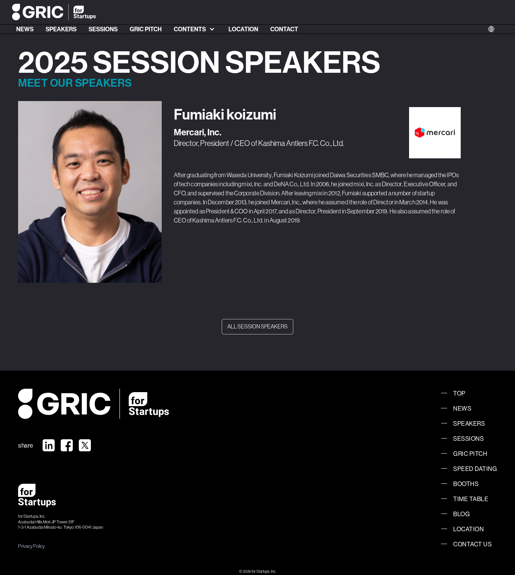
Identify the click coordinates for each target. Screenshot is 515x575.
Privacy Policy (31, 546)
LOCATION (243, 29)
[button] (195, 29)
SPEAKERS (61, 29)
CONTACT (284, 29)
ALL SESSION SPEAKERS (257, 326)
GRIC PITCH (146, 29)
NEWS (25, 29)
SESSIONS (103, 29)
